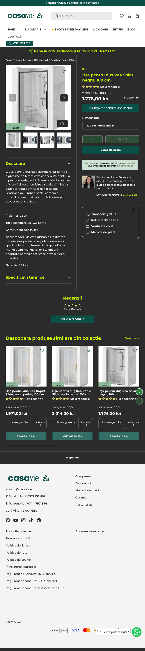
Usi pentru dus (23, 60)
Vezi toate (132, 338)
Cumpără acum (111, 149)
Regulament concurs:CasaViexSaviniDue (35, 588)
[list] (38, 97)
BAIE (11, 29)
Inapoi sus (72, 457)
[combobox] (81, 16)
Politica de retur (17, 552)
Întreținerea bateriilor (21, 566)
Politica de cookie (18, 559)
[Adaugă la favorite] (64, 71)
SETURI (117, 29)
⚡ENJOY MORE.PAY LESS (70, 29)
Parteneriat (83, 504)
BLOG (131, 29)
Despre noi (83, 483)
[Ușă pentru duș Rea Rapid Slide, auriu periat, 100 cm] (26, 366)
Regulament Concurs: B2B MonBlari (31, 574)
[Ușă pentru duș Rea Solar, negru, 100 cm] (118, 366)
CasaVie (18, 622)
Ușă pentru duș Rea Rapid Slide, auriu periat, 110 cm (71, 392)
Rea (84, 69)
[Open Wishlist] (122, 16)
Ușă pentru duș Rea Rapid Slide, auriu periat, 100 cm (25, 392)
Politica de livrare (18, 545)
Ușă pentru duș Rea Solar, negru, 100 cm (55, 60)
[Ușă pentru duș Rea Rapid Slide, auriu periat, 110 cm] (72, 366)
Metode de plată (87, 490)
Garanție (81, 497)
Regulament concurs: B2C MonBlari (31, 581)
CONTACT (15, 36)
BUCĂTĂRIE (32, 29)
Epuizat (122, 139)
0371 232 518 (130, 194)
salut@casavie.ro (21, 489)
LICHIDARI (100, 29)
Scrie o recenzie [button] (72, 319)
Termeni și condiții (18, 538)
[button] (137, 16)
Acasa (9, 60)
